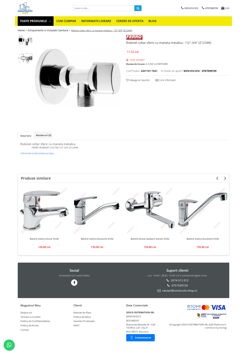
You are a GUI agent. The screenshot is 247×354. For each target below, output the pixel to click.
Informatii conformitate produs (37, 153)
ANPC (76, 325)
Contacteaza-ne (143, 337)
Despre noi (26, 312)
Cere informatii (167, 80)
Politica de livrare (29, 325)
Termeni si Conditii (30, 317)
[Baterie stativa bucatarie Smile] (97, 210)
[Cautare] (138, 8)
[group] (78, 78)
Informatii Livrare (96, 21)
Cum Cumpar (66, 21)
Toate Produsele (34, 21)
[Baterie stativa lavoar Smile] (44, 210)
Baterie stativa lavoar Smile (44, 238)
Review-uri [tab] (43, 135)
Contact (24, 329)
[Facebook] (74, 282)
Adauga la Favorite (139, 80)
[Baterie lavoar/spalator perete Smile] (149, 210)
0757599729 (179, 285)
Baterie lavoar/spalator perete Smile (150, 238)
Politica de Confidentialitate (35, 321)
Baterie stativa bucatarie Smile (97, 238)
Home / (22, 30)
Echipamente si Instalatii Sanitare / (49, 30)
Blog (152, 21)
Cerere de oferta (129, 21)
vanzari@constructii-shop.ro (179, 290)
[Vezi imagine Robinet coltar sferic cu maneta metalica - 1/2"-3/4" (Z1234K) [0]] (25, 40)
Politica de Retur (82, 317)
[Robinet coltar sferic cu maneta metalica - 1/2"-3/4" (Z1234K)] (78, 78)
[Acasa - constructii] (42, 8)
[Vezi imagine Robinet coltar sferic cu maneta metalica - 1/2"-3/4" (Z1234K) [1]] (25, 58)
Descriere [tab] (25, 135)
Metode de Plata (82, 312)
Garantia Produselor (84, 321)
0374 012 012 (179, 280)
